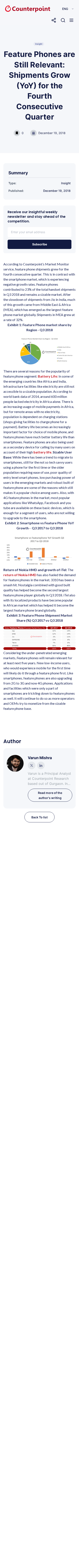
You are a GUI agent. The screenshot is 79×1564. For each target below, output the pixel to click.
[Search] (63, 20)
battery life (42, 452)
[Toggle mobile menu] (71, 20)
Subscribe (39, 244)
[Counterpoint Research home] (18, 8)
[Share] (53, 20)
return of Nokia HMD (19, 575)
